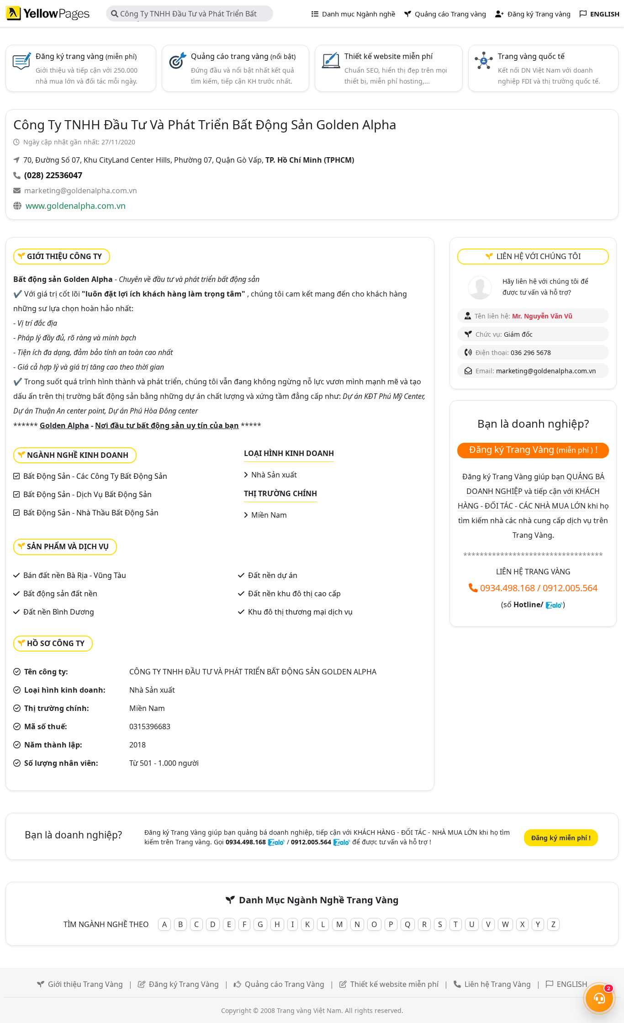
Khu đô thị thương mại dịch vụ (300, 612)
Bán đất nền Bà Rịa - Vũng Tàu (74, 575)
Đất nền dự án (272, 575)
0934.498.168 (507, 588)
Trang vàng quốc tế (531, 56)
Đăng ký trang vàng (86, 56)
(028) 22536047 (53, 175)
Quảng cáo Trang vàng (449, 13)
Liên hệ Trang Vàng (498, 984)
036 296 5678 (531, 352)
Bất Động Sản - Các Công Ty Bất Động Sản (95, 476)
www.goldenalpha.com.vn (76, 205)
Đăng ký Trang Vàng (184, 984)
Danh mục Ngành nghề (357, 13)
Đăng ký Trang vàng (538, 13)
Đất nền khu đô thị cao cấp (294, 593)
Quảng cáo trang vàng (243, 56)
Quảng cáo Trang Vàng (284, 984)
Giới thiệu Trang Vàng (85, 984)
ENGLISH (572, 984)
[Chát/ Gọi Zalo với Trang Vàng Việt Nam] (554, 604)
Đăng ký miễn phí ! (561, 837)
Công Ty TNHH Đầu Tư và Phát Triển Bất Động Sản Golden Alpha (184, 15)
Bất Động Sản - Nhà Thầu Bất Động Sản (91, 513)
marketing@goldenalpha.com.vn (80, 191)
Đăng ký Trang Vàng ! (533, 449)
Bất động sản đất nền (60, 593)
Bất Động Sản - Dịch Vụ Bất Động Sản (87, 494)
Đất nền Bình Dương (58, 612)
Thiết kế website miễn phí (388, 56)
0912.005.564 (570, 588)
